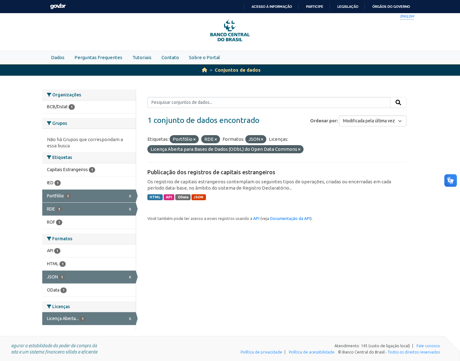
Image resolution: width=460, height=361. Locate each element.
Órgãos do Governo (391, 6)
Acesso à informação (272, 6)
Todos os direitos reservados (414, 352)
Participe (314, 6)
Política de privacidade (261, 352)
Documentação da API (290, 218)
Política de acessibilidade (312, 352)
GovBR (58, 6)
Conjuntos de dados (238, 70)
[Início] (204, 70)
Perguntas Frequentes (98, 57)
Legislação (347, 6)
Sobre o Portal (204, 57)
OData (183, 197)
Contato (170, 57)
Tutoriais (141, 57)
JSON (198, 197)
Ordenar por (323, 120)
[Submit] (398, 102)
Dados (57, 57)
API (169, 197)
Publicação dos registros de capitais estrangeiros (211, 172)
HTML (155, 197)
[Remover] (194, 139)
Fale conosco (428, 345)
